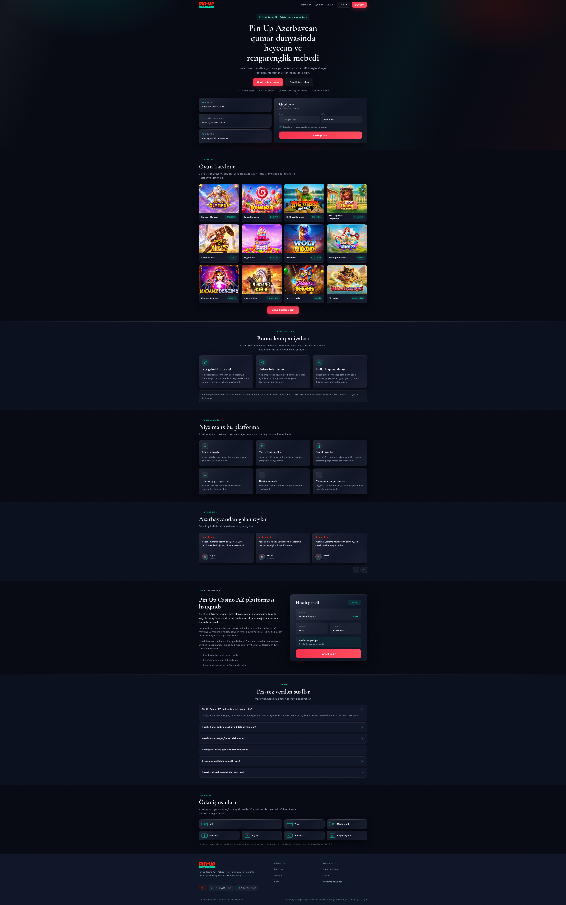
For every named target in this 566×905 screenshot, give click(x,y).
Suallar (330, 4)
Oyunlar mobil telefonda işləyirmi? (221, 761)
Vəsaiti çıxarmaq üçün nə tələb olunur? (224, 738)
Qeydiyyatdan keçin (268, 82)
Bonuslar (306, 4)
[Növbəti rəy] (364, 570)
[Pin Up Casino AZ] (206, 4)
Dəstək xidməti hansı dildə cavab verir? (224, 772)
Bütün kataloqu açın (283, 309)
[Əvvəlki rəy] (356, 570)
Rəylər (277, 881)
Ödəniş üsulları (330, 869)
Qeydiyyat (359, 4)
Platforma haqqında (332, 881)
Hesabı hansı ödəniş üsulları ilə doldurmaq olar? (229, 727)
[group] (283, 548)
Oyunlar (319, 4)
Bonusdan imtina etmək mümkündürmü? (225, 749)
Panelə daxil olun (299, 82)
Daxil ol (343, 4)
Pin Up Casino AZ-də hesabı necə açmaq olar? (227, 709)
